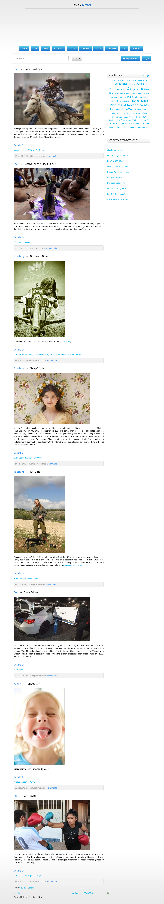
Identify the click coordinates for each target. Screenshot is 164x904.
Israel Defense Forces (72, 565)
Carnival (138, 80)
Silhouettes (116, 113)
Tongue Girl (33, 683)
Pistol (21, 354)
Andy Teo (66, 341)
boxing (37, 875)
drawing (128, 124)
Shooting (29, 354)
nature (145, 123)
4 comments (51, 788)
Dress (112, 93)
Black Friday (31, 592)
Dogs (146, 89)
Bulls (35, 150)
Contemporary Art (117, 89)
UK (139, 117)
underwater (140, 127)
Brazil (131, 80)
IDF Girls (35, 471)
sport (21, 875)
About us (17, 893)
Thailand (133, 117)
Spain (21, 458)
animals (17, 150)
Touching (19, 256)
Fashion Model (123, 93)
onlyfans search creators (117, 166)
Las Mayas (38, 458)
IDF (36, 578)
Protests (138, 109)
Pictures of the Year (121, 109)
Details (17, 145)
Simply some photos (135, 113)
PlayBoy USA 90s (114, 161)
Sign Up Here (131, 58)
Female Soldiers (41, 354)
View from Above (123, 120)
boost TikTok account (116, 194)
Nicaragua (29, 875)
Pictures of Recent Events (129, 105)
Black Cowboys (33, 69)
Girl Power (30, 795)
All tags (146, 75)
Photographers (140, 100)
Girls (15, 354)
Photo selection (67, 354)
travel (131, 127)
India (130, 96)
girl (37, 782)
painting (112, 127)
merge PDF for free (115, 177)
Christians (18, 242)
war (147, 127)
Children (28, 458)
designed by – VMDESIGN (83, 893)
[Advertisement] (82, 26)
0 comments (51, 156)
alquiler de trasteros (115, 150)
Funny (17, 683)
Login (146, 58)
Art (126, 80)
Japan (146, 97)
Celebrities (121, 83)
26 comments (51, 584)
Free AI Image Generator (117, 155)
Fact (16, 69)
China (140, 83)
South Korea (117, 117)
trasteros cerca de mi (116, 183)
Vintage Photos (139, 120)
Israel (16, 578)
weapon (79, 354)
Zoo (148, 120)
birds (122, 124)
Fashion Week (136, 93)
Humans (122, 97)
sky (118, 127)
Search (77, 58)
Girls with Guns (39, 256)
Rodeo (41, 150)
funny (32, 782)
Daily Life (135, 88)
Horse (24, 150)
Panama (26, 242)
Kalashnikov (54, 354)
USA (30, 150)
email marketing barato (117, 188)
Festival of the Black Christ (40, 163)
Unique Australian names (118, 172)
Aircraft (121, 80)
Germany (114, 97)
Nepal (112, 101)
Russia (145, 109)
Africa (113, 80)
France (146, 93)
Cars (145, 80)
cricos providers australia (117, 199)
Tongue (17, 782)
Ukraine (111, 120)
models (136, 124)
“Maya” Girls (37, 368)
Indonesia (138, 97)
